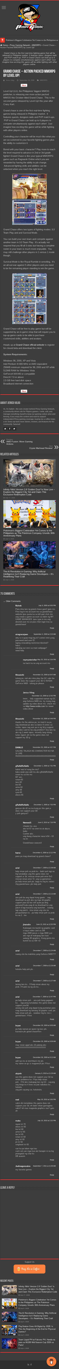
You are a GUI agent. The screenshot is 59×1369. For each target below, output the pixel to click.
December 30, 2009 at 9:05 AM (44, 1025)
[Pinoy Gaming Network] (29, 17)
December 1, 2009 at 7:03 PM (45, 805)
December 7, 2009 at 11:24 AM (44, 950)
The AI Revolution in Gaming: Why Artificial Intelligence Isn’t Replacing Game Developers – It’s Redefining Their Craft (28, 574)
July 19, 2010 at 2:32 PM (47, 1120)
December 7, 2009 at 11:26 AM (44, 965)
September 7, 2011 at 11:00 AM (44, 1166)
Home (5, 45)
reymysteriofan (30, 660)
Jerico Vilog (10, 80)
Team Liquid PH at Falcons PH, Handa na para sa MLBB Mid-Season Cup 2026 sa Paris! (36, 1342)
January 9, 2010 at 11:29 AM (45, 1073)
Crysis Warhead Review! (41, 447)
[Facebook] (31, 1364)
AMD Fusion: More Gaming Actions (19, 442)
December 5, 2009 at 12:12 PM (44, 852)
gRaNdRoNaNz (22, 766)
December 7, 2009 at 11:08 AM (44, 868)
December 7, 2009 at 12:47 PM (44, 997)
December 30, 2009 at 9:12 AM (44, 1057)
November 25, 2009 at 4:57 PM (44, 747)
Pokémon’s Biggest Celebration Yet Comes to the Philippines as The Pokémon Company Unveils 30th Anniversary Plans (29, 533)
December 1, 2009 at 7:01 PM (45, 766)
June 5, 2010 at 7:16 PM (47, 822)
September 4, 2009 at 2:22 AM (45, 634)
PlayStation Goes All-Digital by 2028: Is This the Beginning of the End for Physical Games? (37, 1329)
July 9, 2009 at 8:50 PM (47, 605)
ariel (17, 868)
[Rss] (28, 1364)
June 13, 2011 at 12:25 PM (46, 924)
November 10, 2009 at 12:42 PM (44, 696)
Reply (52, 628)
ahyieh (18, 1073)
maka (17, 1121)
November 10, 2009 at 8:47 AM (44, 675)
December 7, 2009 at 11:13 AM (44, 894)
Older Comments (12, 601)
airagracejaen (21, 634)
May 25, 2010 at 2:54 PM (46, 659)
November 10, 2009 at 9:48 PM (44, 718)
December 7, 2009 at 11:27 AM (44, 981)
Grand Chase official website (30, 345)
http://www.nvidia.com (35, 706)
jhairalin (27, 924)
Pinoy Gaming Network (20, 45)
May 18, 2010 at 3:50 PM (46, 1099)
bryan (18, 1025)
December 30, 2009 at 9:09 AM (44, 1041)
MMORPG (36, 45)
